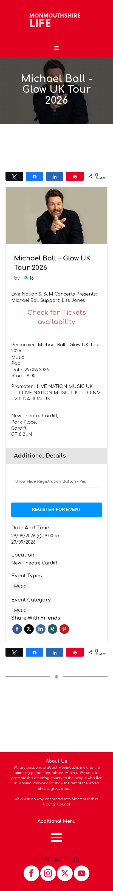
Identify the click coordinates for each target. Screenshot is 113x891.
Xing (52, 629)
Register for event (56, 509)
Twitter (29, 629)
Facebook (17, 629)
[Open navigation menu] (56, 48)
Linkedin (41, 629)
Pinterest (64, 629)
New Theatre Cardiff (34, 563)
